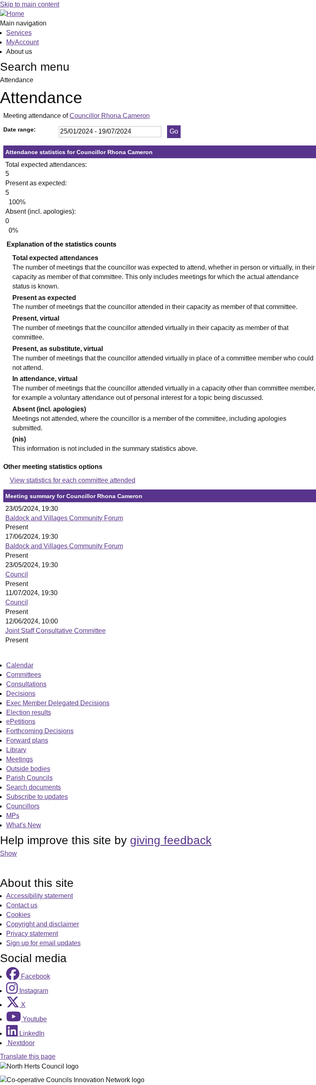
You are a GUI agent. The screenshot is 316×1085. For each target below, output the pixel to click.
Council (16, 574)
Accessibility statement (39, 895)
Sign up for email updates (43, 943)
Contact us (21, 905)
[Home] (12, 13)
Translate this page (28, 1056)
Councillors (23, 806)
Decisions (20, 693)
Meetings (19, 759)
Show (8, 853)
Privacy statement (32, 933)
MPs (12, 815)
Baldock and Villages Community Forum (64, 518)
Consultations (26, 684)
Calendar (19, 665)
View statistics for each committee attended (72, 480)
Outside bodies (28, 768)
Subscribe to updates (37, 796)
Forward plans (27, 740)
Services (19, 32)
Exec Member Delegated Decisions (57, 702)
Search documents (33, 787)
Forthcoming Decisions (40, 730)
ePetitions (20, 721)
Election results (28, 712)
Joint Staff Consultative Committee (55, 630)
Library (16, 749)
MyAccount (22, 42)
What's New (23, 825)
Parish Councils (29, 777)
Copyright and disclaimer (42, 924)
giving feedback (170, 840)
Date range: (19, 129)
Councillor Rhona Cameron (110, 115)
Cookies (18, 914)
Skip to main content (29, 4)
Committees (23, 674)
